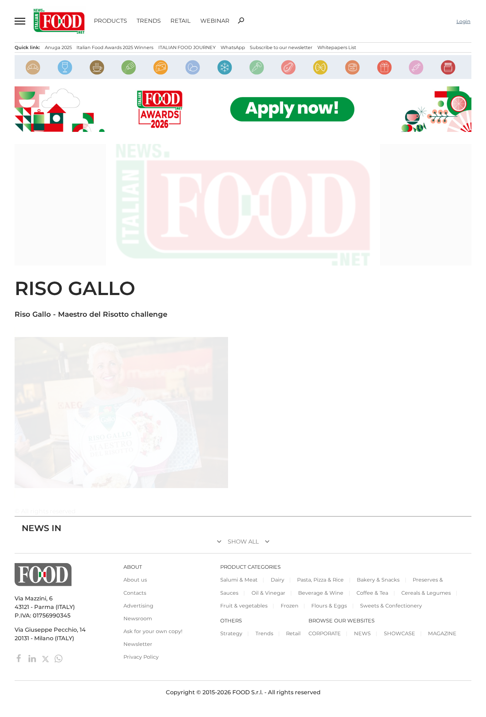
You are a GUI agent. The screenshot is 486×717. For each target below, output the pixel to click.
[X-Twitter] (46, 658)
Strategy (231, 633)
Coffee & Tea (372, 593)
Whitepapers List (336, 47)
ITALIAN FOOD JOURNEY (187, 47)
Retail (180, 21)
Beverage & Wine (320, 593)
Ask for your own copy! (153, 631)
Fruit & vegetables (244, 606)
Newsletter (137, 644)
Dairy (277, 580)
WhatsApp (233, 47)
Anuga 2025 (58, 47)
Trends (149, 21)
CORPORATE (324, 633)
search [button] (241, 20)
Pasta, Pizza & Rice (320, 580)
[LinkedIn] (33, 658)
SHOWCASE (399, 633)
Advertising (138, 606)
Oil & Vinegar (268, 593)
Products (110, 21)
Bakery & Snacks (378, 580)
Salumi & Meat (239, 580)
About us (135, 580)
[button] (19, 21)
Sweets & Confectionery (391, 606)
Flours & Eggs (329, 606)
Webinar (214, 21)
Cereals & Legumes (426, 593)
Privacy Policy (141, 657)
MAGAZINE (442, 633)
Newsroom (137, 618)
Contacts (134, 593)
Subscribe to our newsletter (281, 47)
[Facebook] (20, 658)
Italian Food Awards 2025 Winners (114, 47)
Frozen (290, 606)
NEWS (362, 633)
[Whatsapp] (58, 658)
